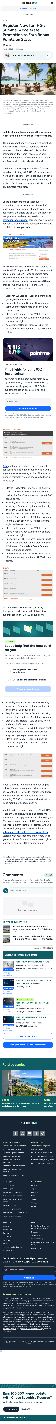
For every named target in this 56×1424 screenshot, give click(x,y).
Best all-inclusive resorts (12, 1196)
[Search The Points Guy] (52, 3)
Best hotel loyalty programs (42, 1163)
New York (34, 1192)
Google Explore (8, 1189)
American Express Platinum (13, 1153)
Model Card (36, 1248)
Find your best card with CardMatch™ (28, 1045)
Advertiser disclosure (28, 8)
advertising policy (9, 111)
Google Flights (8, 1185)
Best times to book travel (12, 1192)
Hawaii (34, 1185)
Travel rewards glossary (12, 1216)
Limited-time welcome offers (14, 1175)
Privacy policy (36, 1232)
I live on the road (14, 266)
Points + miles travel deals (41, 1153)
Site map (6, 1240)
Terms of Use (21, 415)
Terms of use (36, 1235)
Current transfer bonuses (41, 1149)
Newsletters (7, 1243)
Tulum (33, 1199)
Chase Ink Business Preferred (14, 1166)
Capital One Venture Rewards (14, 1146)
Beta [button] (47, 875)
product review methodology (29, 111)
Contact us (7, 1236)
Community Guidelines (38, 880)
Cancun (34, 1203)
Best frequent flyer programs (42, 1160)
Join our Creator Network (12, 1247)
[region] (28, 918)
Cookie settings (37, 1239)
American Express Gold (12, 1156)
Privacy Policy (14, 417)
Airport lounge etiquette (12, 1209)
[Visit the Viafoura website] (47, 948)
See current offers (28, 1036)
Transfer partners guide (40, 1146)
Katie (5, 466)
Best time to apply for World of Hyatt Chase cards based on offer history (20, 1104)
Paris (33, 1196)
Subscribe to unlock (28, 408)
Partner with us (8, 1250)
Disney (34, 1206)
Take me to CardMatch (28, 689)
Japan (34, 1189)
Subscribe (29, 1278)
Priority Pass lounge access (42, 1156)
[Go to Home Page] (28, 3)
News (5, 21)
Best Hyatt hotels (9, 1205)
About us (6, 1226)
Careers (6, 1233)
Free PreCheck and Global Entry (15, 1212)
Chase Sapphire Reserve (12, 1149)
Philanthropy (7, 1229)
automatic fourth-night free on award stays (25, 832)
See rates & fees (7, 975)
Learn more (11, 1409)
